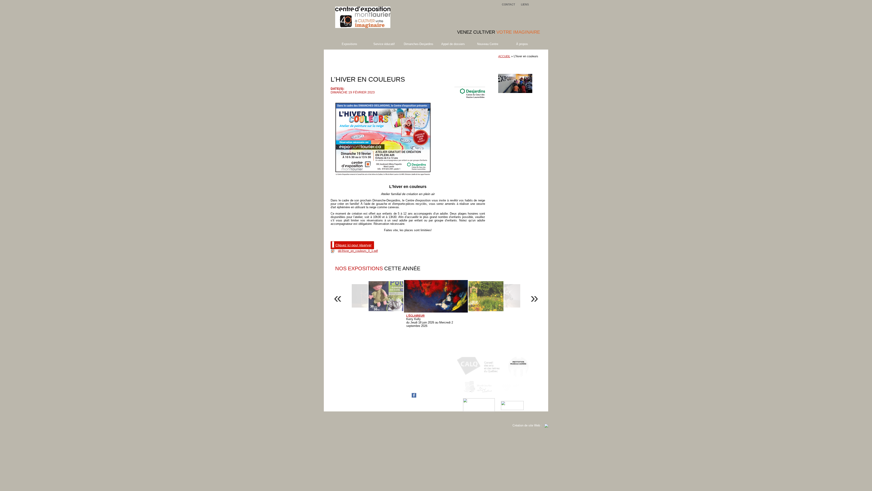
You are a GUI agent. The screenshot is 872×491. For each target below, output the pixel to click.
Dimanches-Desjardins (418, 44)
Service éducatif (384, 44)
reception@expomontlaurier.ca (417, 385)
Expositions (349, 44)
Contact (508, 4)
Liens (525, 4)
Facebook (403, 396)
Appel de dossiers (453, 44)
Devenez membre (519, 70)
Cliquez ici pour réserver (353, 245)
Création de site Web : (529, 425)
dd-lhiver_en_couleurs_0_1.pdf (358, 251)
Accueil (504, 56)
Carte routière (406, 388)
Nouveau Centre (487, 44)
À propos (522, 44)
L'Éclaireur (415, 315)
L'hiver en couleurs (365, 61)
